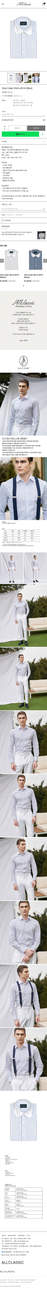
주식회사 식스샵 (12, 1248)
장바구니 (17, 128)
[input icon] (44, 208)
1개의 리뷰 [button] (10, 92)
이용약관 (4, 1235)
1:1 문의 (28, 1235)
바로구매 (36, 128)
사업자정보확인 (21, 1235)
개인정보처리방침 (12, 1235)
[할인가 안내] (21, 96)
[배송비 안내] (31, 105)
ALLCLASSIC (7, 1271)
